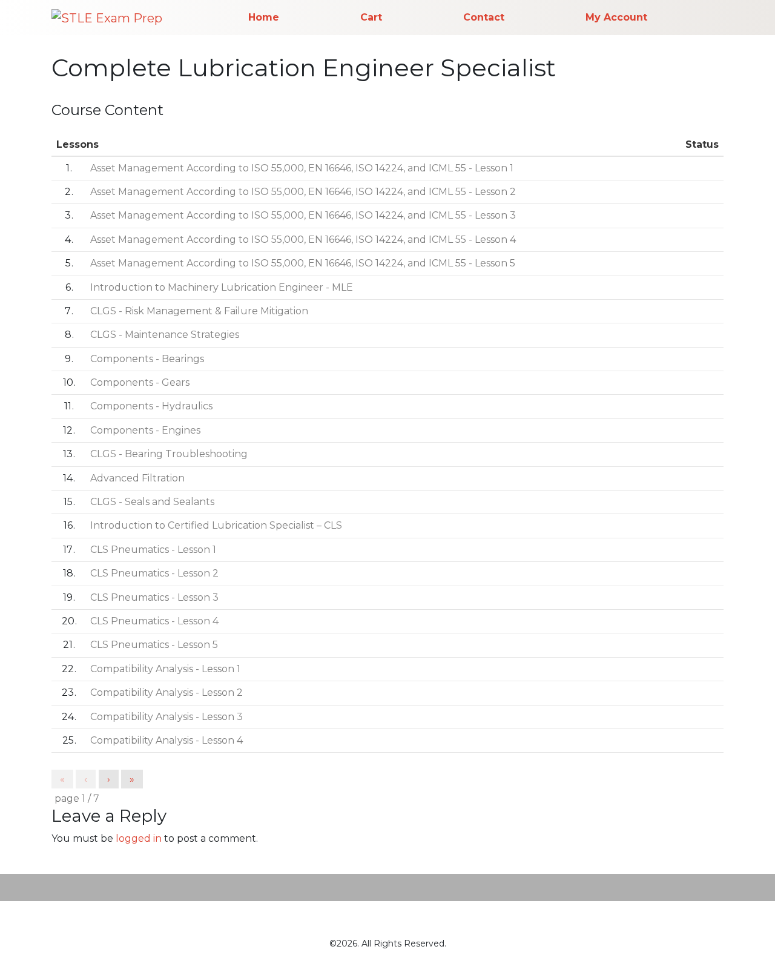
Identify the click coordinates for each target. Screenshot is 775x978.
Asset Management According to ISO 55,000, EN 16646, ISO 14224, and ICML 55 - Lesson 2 (303, 191)
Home (263, 17)
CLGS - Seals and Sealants (152, 501)
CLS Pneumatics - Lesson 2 (154, 573)
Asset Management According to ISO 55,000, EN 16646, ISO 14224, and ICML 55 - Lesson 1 (301, 168)
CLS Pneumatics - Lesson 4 (154, 621)
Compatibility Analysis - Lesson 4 (166, 740)
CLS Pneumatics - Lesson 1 (153, 549)
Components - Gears (140, 382)
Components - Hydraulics (151, 406)
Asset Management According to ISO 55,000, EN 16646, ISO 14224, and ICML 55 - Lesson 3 (303, 215)
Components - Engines (145, 430)
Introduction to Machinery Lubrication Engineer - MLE (221, 287)
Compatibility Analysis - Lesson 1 (165, 669)
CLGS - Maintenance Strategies (164, 334)
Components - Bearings (147, 359)
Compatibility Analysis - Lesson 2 (166, 692)
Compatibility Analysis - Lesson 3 (166, 716)
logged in (139, 838)
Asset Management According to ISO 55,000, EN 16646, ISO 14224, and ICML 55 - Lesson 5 (302, 263)
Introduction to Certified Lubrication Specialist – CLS (216, 525)
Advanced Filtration (137, 478)
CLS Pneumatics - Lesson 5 (154, 644)
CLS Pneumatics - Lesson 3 (154, 597)
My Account (616, 17)
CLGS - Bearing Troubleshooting (169, 454)
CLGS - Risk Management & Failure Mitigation (199, 311)
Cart (371, 17)
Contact (483, 17)
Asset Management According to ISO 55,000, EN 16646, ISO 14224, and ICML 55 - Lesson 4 (303, 239)
